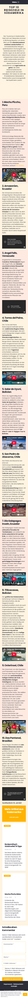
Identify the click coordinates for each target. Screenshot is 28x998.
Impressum (8, 984)
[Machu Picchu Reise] (14, 882)
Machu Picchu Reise (13, 894)
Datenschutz (18, 984)
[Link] (2, 2)
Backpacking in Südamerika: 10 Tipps (13, 845)
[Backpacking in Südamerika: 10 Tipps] (14, 832)
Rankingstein (19, 990)
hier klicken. (20, 166)
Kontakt (14, 986)
